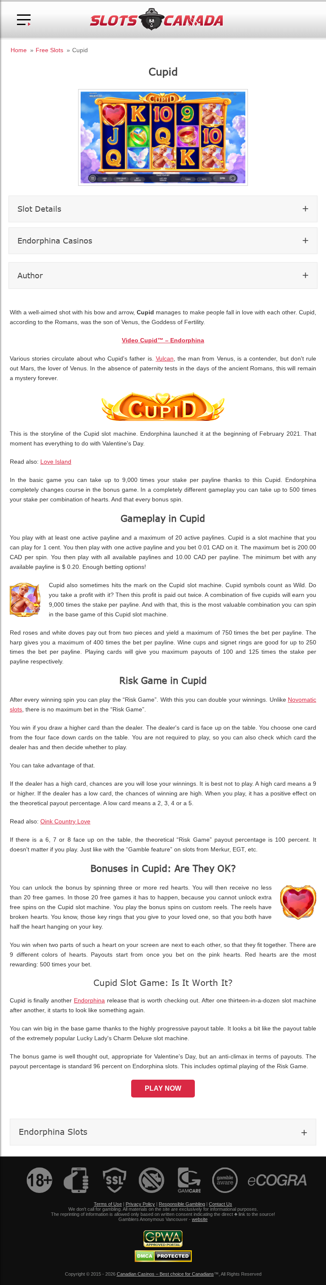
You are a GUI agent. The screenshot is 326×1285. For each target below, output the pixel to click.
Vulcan (165, 359)
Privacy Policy (140, 1204)
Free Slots (49, 50)
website (200, 1219)
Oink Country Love (65, 821)
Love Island (55, 462)
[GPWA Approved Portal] (163, 1245)
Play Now (163, 1088)
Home (19, 50)
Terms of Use (108, 1204)
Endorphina (89, 1000)
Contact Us (220, 1204)
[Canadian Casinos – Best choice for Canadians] (156, 29)
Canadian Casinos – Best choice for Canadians (165, 1274)
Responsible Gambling (182, 1204)
